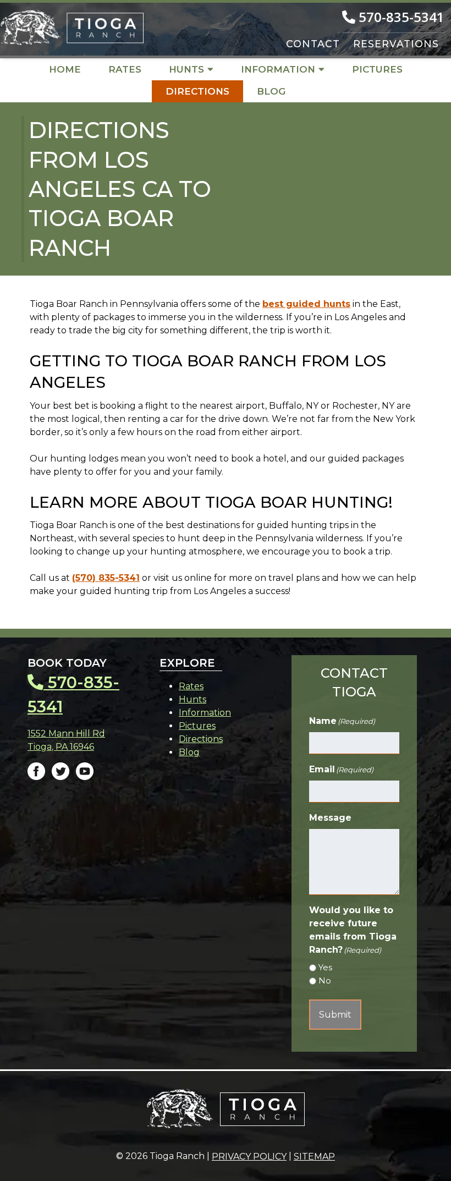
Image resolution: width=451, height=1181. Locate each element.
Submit (335, 1014)
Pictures (377, 69)
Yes (325, 967)
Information (278, 69)
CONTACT (313, 44)
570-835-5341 (399, 17)
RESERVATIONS (396, 44)
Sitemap (314, 1156)
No (324, 980)
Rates (124, 69)
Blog (271, 91)
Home (65, 69)
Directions (197, 91)
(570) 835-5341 (106, 578)
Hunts (186, 69)
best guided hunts (306, 304)
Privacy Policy (249, 1156)
